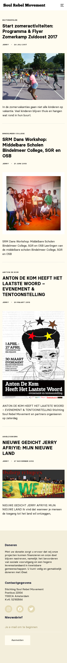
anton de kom (10, 272)
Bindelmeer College (13, 134)
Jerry (5, 45)
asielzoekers (10, 437)
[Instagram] (8, 609)
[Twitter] (31, 609)
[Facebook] (20, 609)
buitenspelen (9, 20)
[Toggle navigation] (54, 5)
